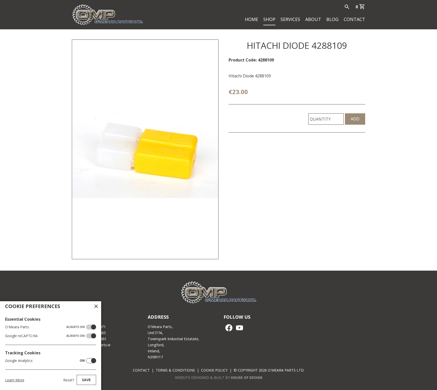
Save (86, 379)
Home (251, 19)
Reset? (68, 380)
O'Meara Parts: (45, 326)
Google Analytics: (45, 360)
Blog (332, 19)
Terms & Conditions (175, 370)
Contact (354, 19)
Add (355, 119)
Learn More (14, 380)
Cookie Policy (214, 370)
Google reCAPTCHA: (45, 335)
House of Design (246, 377)
